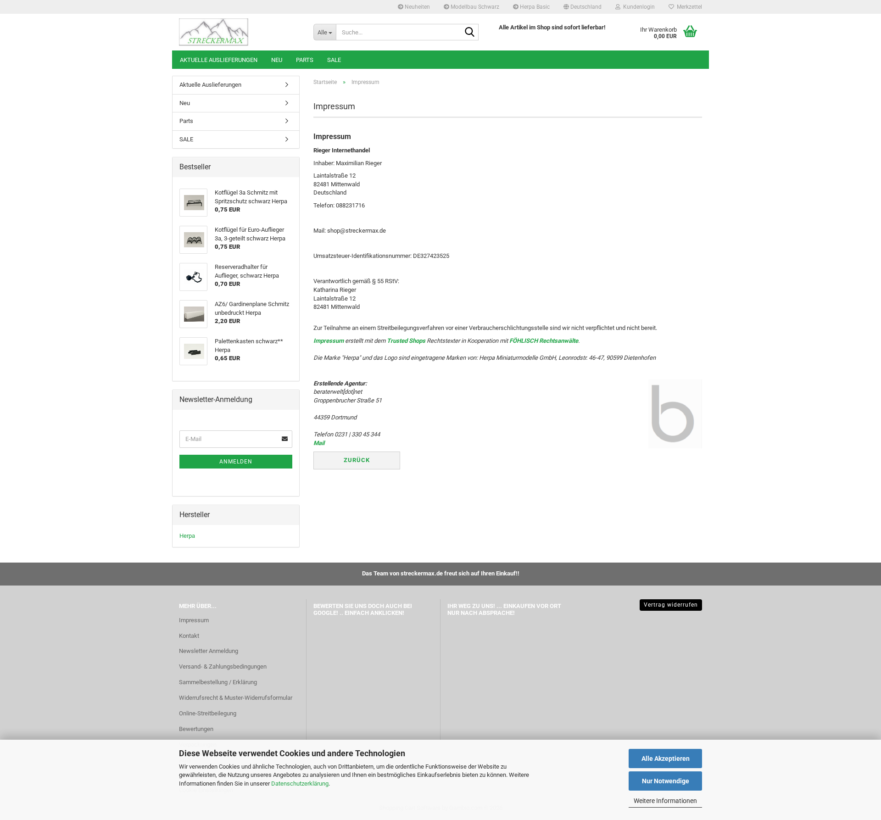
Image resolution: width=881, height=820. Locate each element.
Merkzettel (688, 7)
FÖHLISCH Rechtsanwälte (543, 340)
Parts (304, 59)
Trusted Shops (406, 340)
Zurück (357, 460)
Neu (276, 59)
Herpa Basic (534, 7)
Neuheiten (416, 7)
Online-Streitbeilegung (207, 713)
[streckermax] (239, 32)
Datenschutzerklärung (300, 783)
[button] (582, 7)
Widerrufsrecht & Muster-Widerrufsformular (235, 697)
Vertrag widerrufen (671, 605)
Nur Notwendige (665, 781)
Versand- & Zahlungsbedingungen (223, 666)
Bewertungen (196, 728)
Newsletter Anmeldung (208, 650)
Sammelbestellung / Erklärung (218, 682)
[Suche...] (470, 32)
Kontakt (189, 635)
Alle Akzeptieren (665, 758)
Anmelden (235, 461)
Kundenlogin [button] (637, 7)
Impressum (328, 340)
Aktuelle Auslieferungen (218, 59)
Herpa (187, 535)
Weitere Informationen (665, 800)
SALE (334, 59)
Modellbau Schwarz (474, 7)
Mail (318, 443)
